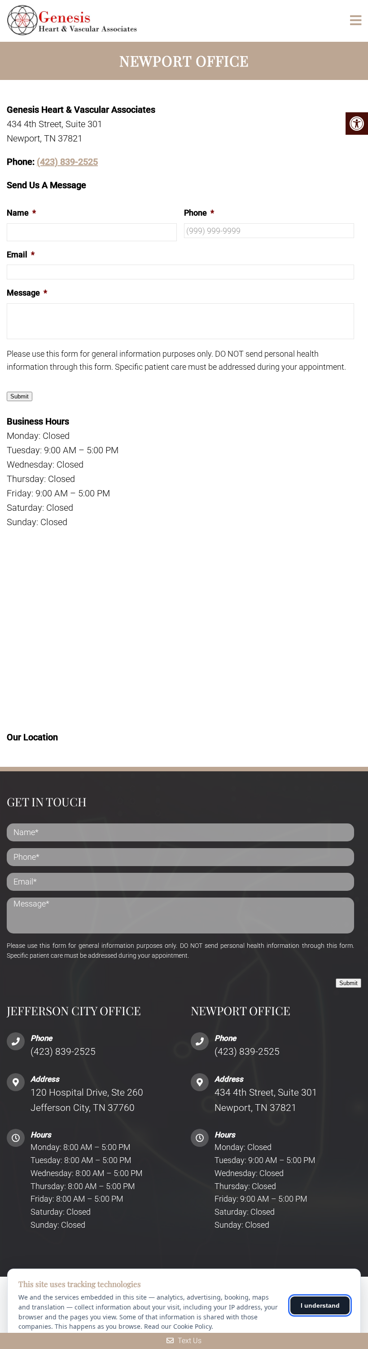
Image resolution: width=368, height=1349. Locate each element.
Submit (19, 396)
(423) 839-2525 (67, 161)
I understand (320, 1305)
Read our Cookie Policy (177, 1326)
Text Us (189, 1340)
